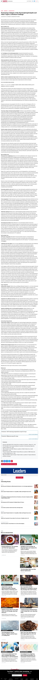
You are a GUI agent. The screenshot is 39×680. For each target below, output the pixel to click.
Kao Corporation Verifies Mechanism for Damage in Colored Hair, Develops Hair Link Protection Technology (29, 588)
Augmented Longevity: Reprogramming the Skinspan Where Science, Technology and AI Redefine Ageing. (10, 588)
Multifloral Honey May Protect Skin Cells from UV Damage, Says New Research (10, 611)
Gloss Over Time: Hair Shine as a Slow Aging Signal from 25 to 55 (28, 633)
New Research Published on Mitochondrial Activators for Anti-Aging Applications (16, 486)
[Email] (2, 461)
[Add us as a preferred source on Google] (12, 461)
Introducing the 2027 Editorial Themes (12, 502)
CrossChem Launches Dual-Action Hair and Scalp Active (12, 507)
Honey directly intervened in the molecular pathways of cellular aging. (9, 615)
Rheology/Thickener (24, 651)
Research (5, 10)
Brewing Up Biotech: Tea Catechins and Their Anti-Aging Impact (10, 547)
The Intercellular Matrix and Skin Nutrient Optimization (28, 570)
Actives (2, 495)
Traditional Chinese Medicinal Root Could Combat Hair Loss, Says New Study (29, 611)
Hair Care (22, 630)
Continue (25, 675)
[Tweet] (9, 461)
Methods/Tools (23, 584)
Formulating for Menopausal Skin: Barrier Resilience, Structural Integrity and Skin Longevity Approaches (17, 497)
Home (2, 10)
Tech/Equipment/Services (4, 522)
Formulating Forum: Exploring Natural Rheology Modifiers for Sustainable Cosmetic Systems (28, 655)
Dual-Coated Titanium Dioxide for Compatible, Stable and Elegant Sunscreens (16, 491)
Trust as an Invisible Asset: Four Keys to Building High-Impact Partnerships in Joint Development (10, 655)
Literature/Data (11, 10)
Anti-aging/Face (23, 567)
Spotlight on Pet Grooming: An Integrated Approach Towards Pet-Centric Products (29, 548)
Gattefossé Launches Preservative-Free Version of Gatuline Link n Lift (15, 518)
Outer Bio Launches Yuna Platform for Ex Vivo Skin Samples (12, 523)
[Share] (4, 461)
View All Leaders (19, 477)
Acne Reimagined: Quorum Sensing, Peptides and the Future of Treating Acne (9, 634)
